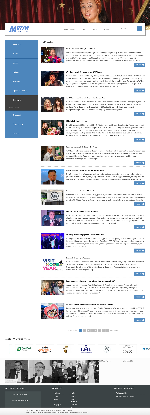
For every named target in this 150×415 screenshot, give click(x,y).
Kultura (73, 396)
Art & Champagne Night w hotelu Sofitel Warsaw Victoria (86, 98)
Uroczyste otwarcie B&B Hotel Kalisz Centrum (82, 191)
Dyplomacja (58, 408)
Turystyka (57, 405)
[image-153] (135, 371)
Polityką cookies (67, 410)
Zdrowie (56, 399)
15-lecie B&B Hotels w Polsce (76, 121)
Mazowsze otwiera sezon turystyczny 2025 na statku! (85, 170)
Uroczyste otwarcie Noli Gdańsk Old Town (81, 147)
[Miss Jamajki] (87, 371)
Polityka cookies (121, 393)
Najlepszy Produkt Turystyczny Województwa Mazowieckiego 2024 (90, 304)
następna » (114, 330)
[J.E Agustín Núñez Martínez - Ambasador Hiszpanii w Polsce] (40, 371)
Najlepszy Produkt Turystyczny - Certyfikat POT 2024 (85, 235)
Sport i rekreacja (74, 400)
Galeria (94, 29)
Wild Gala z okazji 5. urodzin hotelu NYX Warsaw (84, 72)
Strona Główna (69, 29)
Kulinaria (57, 393)
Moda (72, 393)
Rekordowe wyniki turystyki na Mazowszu (81, 49)
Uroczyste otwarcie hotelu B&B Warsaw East (82, 211)
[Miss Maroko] (111, 371)
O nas (83, 29)
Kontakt (107, 29)
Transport (74, 405)
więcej (138, 64)
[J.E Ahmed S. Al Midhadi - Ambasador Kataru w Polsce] (64, 371)
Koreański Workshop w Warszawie (78, 258)
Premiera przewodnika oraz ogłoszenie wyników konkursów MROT (90, 281)
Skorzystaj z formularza (19, 394)
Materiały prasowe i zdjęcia (125, 396)
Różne (73, 408)
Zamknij (123, 411)
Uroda (56, 396)
